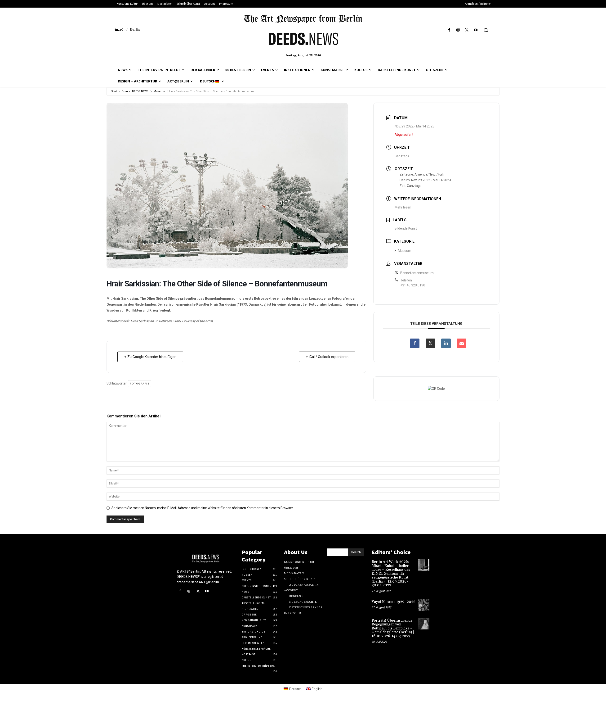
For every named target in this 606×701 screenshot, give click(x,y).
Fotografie (139, 383)
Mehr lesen (403, 207)
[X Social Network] (430, 343)
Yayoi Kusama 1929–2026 (393, 602)
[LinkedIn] (446, 343)
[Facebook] (449, 30)
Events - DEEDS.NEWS (135, 91)
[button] (485, 30)
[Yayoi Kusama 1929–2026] (423, 605)
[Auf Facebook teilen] (414, 343)
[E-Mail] (461, 343)
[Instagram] (458, 30)
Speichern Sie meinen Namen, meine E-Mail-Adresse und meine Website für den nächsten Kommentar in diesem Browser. (202, 508)
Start (114, 91)
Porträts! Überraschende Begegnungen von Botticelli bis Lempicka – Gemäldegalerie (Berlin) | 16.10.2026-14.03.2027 (393, 628)
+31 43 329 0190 (412, 285)
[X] (467, 30)
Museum (159, 91)
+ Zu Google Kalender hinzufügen (150, 357)
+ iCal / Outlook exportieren (327, 357)
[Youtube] (475, 30)
